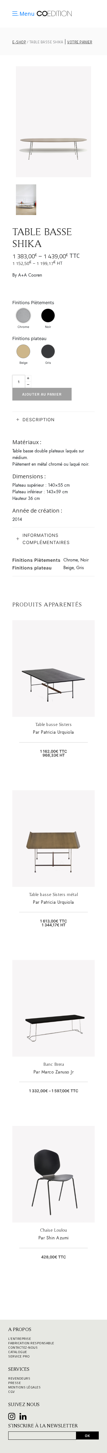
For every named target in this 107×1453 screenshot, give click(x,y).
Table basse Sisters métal (53, 894)
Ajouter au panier (42, 394)
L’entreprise (19, 1338)
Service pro (19, 1356)
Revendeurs (19, 1378)
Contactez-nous (23, 1347)
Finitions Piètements (33, 302)
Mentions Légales (24, 1387)
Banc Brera (53, 1064)
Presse (14, 1382)
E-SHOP (19, 42)
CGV (11, 1391)
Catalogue (17, 1351)
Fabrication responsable (31, 1343)
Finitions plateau (29, 338)
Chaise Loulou (53, 1229)
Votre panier (79, 42)
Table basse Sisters (53, 724)
